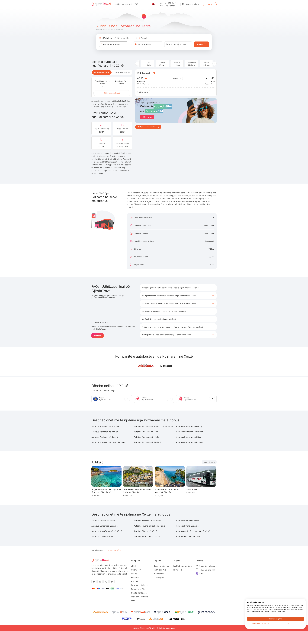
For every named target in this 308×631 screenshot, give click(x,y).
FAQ (136, 4)
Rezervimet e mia (161, 566)
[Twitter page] (106, 581)
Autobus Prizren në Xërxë (187, 520)
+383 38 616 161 (207, 570)
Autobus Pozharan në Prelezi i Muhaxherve (153, 426)
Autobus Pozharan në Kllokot (147, 437)
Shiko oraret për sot (112, 93)
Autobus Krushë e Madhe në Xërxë (149, 526)
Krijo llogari (159, 577)
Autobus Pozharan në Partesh (189, 442)
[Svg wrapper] (100, 612)
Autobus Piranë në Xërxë (187, 526)
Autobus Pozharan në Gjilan (188, 437)
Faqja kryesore (97, 550)
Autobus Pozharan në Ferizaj (189, 426)
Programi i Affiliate (139, 597)
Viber (201, 573)
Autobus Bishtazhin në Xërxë (147, 536)
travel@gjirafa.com (208, 566)
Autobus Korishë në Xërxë (103, 520)
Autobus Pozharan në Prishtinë (105, 426)
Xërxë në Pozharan (122, 72)
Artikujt (134, 581)
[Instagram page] (100, 581)
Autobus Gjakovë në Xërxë (188, 536)
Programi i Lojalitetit (140, 585)
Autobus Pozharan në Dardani (189, 431)
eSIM (118, 4)
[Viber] (197, 573)
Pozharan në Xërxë (101, 72)
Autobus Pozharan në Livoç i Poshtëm (108, 442)
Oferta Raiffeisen (139, 593)
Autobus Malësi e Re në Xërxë (147, 520)
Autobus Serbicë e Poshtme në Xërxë (193, 531)
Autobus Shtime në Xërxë (145, 531)
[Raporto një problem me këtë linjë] (213, 73)
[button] (178, 287)
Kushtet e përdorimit (182, 566)
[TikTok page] (112, 581)
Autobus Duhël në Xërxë (102, 536)
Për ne (134, 573)
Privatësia (177, 570)
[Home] (101, 4)
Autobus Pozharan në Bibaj (146, 431)
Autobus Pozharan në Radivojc (148, 442)
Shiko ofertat (147, 117)
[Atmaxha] (145, 365)
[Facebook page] (94, 581)
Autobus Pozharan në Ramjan (104, 431)
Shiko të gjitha (209, 462)
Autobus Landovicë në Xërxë (104, 526)
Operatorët (127, 4)
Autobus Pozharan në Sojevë (104, 437)
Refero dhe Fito (138, 589)
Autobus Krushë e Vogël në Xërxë (106, 531)
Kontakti (97, 336)
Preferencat (159, 573)
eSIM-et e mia (160, 570)
